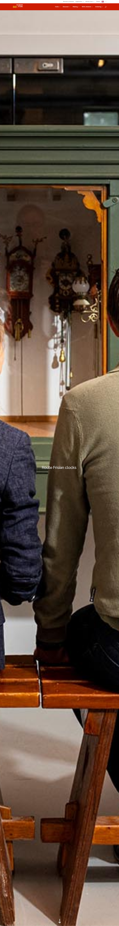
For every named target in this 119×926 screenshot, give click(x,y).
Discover (66, 7)
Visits (57, 7)
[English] (104, 2)
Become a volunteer (68, 1)
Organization (78, 1)
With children (86, 7)
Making (75, 7)
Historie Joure (89, 1)
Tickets (98, 1)
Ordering (98, 7)
